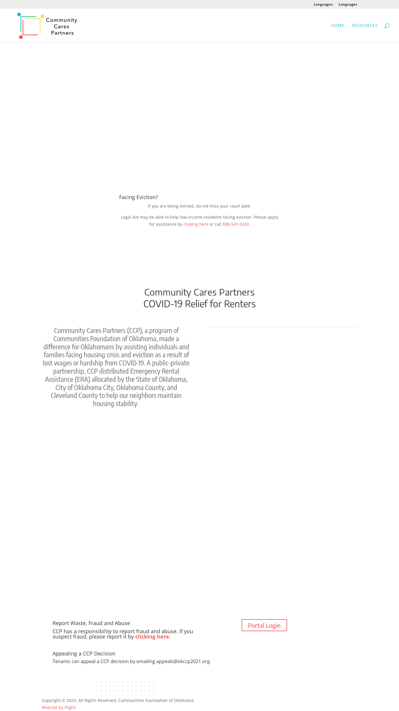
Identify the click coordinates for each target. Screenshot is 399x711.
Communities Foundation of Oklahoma (156, 700)
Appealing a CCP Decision (84, 654)
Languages (348, 5)
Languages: (323, 5)
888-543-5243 (236, 224)
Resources (365, 25)
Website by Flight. (59, 707)
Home (337, 25)
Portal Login (264, 625)
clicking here (195, 224)
